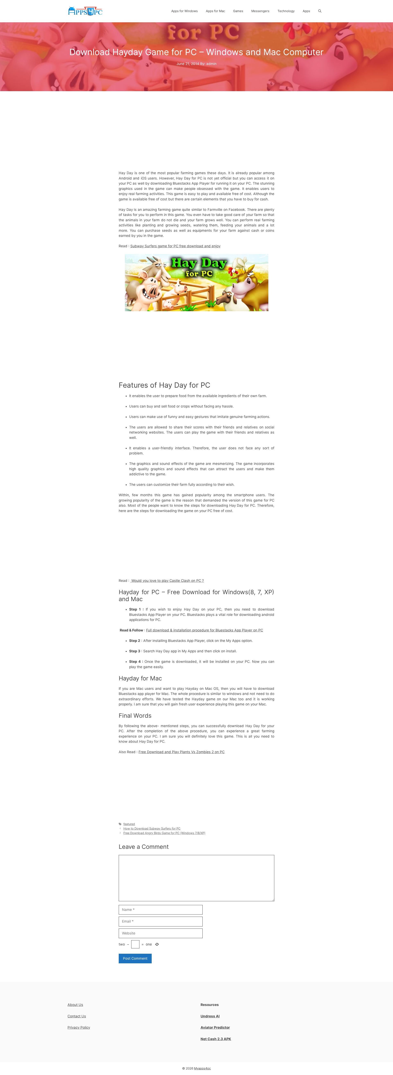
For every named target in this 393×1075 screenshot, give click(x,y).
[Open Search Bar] (319, 11)
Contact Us (77, 1016)
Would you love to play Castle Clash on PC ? (167, 581)
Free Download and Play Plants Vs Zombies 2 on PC (182, 752)
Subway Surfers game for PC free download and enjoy (175, 246)
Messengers (260, 11)
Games (238, 11)
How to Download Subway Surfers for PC (152, 828)
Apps (306, 11)
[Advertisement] (196, 138)
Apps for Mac (215, 11)
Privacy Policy (79, 1027)
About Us (75, 1005)
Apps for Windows (184, 11)
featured (129, 824)
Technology (286, 11)
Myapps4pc (202, 1068)
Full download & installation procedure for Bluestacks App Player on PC (204, 630)
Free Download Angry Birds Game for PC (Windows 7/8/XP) (164, 833)
